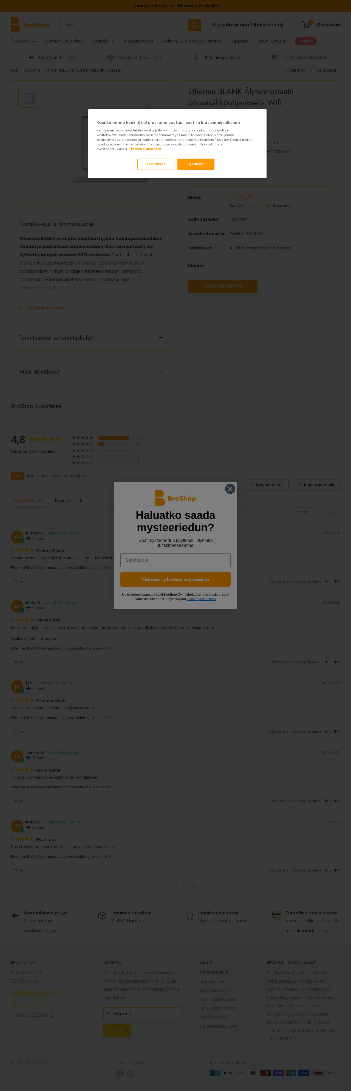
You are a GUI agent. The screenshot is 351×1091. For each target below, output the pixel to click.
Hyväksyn (196, 164)
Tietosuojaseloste (145, 149)
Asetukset (155, 164)
